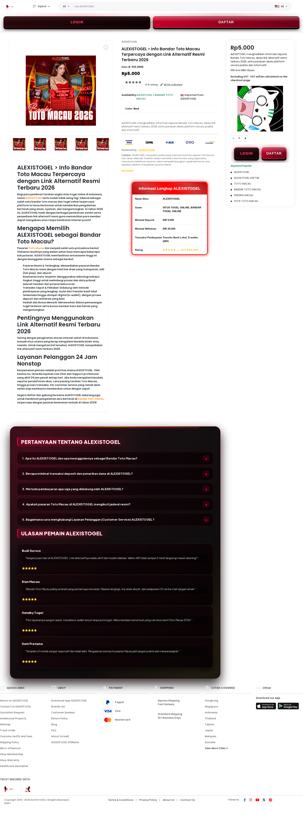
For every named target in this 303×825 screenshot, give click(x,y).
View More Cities (215, 748)
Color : (132, 108)
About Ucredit (60, 736)
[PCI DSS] (8, 789)
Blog (54, 724)
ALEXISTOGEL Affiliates (65, 742)
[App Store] (266, 707)
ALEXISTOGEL (33, 198)
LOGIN (246, 153)
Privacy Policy (148, 800)
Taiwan (209, 724)
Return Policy (59, 718)
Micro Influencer (10, 748)
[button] (106, 47)
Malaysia (210, 736)
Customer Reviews (63, 712)
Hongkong (211, 700)
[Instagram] (251, 800)
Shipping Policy (9, 742)
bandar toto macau (91, 399)
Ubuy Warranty (9, 760)
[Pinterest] (270, 800)
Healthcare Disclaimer (14, 766)
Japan (209, 730)
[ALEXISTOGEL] (10, 6)
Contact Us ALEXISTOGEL (15, 706)
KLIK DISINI (127, 170)
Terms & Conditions (120, 800)
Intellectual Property (13, 718)
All (64, 6)
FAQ (53, 730)
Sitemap (5, 724)
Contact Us (187, 800)
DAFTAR (274, 153)
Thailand (210, 718)
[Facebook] (244, 800)
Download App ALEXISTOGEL (69, 700)
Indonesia (211, 712)
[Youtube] (257, 800)
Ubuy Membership (11, 754)
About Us (168, 800)
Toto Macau (36, 248)
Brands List (58, 706)
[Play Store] (288, 707)
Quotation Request (12, 712)
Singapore (211, 706)
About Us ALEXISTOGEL (14, 700)
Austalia (210, 742)
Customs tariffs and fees (16, 736)
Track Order (8, 730)
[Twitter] (264, 800)
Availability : (129, 96)
